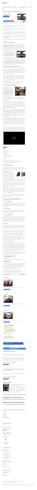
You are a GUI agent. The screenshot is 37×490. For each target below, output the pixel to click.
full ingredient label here (21, 97)
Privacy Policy (5, 464)
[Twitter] (6, 147)
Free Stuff (30, 7)
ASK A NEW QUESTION (6, 364)
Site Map (22, 481)
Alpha (15, 231)
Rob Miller (5, 12)
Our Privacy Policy (10, 481)
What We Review (14, 7)
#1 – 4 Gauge (6, 277)
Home (4, 22)
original (19, 231)
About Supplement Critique (23, 7)
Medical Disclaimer (5, 414)
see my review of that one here (15, 49)
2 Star (5, 331)
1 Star (5, 332)
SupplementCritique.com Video (7, 146)
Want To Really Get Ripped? (13, 343)
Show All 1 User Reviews (7, 333)
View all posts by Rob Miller (6, 393)
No (15, 376)
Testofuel (20, 123)
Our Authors (4, 416)
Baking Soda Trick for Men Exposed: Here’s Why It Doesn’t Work (7, 452)
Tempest (13, 231)
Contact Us (5, 463)
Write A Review (6, 16)
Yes (13, 376)
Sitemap (4, 465)
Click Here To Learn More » (7, 289)
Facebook (11, 391)
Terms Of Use (4, 415)
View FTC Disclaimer (17, 481)
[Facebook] (4, 147)
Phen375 (12, 123)
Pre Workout (7, 22)
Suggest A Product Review (5, 475)
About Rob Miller (4, 481)
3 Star (5, 330)
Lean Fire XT (23, 231)
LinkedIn (14, 391)
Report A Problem (4, 473)
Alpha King (7, 231)
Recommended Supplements (6, 7)
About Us (4, 413)
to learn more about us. (6, 436)
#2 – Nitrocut (6, 294)
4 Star (5, 329)
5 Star (5, 328)
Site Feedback (4, 474)
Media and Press (5, 466)
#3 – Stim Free (6, 310)
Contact (3, 8)
